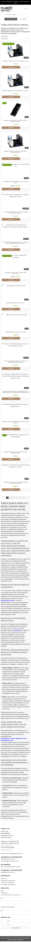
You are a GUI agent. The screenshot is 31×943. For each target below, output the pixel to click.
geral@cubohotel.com (8, 872)
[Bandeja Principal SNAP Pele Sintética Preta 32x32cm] (15, 140)
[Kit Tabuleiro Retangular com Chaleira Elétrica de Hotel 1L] (15, 202)
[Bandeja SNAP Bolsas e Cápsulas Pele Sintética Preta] (15, 110)
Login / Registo (11, 19)
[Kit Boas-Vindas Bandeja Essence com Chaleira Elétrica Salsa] (15, 351)
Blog (2, 891)
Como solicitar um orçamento (10, 895)
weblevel (20, 939)
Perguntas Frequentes (8, 880)
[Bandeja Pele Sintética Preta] (15, 293)
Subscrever (15, 927)
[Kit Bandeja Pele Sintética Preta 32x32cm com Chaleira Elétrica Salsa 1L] (15, 232)
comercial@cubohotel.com (14, 853)
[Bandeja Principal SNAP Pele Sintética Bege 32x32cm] (15, 411)
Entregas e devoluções (8, 884)
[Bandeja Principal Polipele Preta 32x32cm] (15, 80)
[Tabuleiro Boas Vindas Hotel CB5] (15, 322)
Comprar (11, 67)
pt (26, 8)
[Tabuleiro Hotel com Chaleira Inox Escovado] (15, 262)
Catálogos (4, 893)
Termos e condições (7, 882)
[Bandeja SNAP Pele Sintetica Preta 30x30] (15, 50)
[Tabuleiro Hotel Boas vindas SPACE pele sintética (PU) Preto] (15, 472)
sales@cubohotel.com (8, 859)
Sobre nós (4, 878)
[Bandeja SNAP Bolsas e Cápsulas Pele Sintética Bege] (15, 442)
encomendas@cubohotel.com (11, 866)
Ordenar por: (4, 36)
